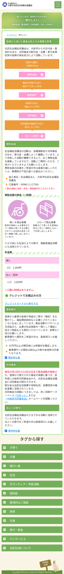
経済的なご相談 (19, 502)
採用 (12, 511)
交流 (12, 475)
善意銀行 (32, 95)
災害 (12, 520)
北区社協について (20, 548)
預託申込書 (14, 357)
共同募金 (32, 115)
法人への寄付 (32, 136)
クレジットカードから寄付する (21, 303)
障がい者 (15, 466)
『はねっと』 (21, 395)
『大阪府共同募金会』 (17, 398)
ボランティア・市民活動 (24, 484)
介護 (12, 457)
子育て (14, 447)
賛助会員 (32, 74)
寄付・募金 (16, 530)
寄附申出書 (14, 430)
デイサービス (18, 539)
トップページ (12, 35)
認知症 (14, 493)
